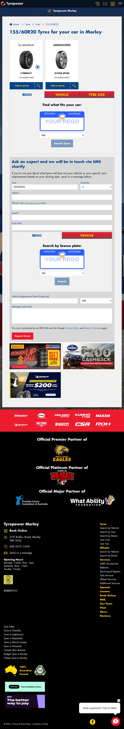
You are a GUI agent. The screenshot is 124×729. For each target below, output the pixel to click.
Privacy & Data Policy (21, 724)
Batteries (104, 567)
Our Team (106, 603)
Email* (15, 213)
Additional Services (110, 583)
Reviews (105, 615)
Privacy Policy (72, 328)
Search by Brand (108, 535)
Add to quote (22, 85)
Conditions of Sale (40, 724)
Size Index (9, 626)
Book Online (108, 595)
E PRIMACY (26, 73)
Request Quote (22, 336)
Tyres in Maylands (13, 638)
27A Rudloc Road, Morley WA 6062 (25, 538)
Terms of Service (92, 328)
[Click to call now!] (98, 4)
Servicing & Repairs (110, 571)
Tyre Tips (104, 543)
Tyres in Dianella (12, 630)
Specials (105, 587)
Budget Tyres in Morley (15, 654)
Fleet (103, 607)
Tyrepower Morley (64, 10)
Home (15, 24)
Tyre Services (106, 575)
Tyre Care (105, 539)
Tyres (103, 524)
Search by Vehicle (109, 528)
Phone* (29, 203)
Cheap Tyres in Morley (15, 658)
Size (14, 182)
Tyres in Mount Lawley (15, 642)
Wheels (104, 547)
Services (105, 559)
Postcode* (17, 223)
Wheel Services (108, 579)
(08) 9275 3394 (19, 546)
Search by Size (108, 532)
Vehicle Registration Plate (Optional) (30, 296)
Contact (105, 591)
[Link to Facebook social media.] (92, 722)
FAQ (102, 599)
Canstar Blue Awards (14, 650)
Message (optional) (22, 306)
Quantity (84, 182)
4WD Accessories (109, 563)
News (103, 611)
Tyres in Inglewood (13, 634)
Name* (16, 193)
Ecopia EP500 (62, 73)
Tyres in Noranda (13, 646)
